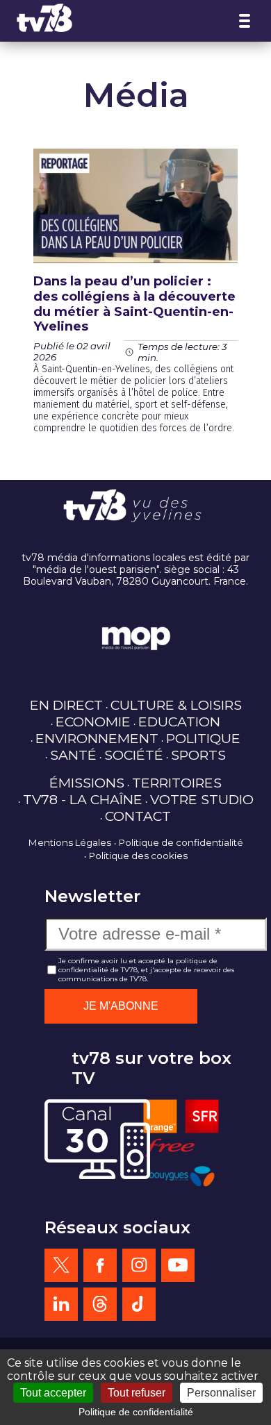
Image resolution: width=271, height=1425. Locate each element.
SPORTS (198, 755)
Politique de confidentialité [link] (136, 1411)
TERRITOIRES (177, 782)
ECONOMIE (93, 721)
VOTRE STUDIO (202, 799)
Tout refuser (136, 1393)
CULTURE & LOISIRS (176, 705)
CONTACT (138, 816)
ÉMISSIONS (86, 782)
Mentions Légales (69, 842)
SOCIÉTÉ (133, 755)
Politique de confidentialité (181, 842)
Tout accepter (53, 1393)
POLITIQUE (203, 738)
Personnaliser (221, 1393)
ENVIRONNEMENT (96, 738)
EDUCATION (179, 721)
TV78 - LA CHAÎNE (82, 799)
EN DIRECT (66, 705)
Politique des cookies (138, 855)
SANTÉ (73, 755)
